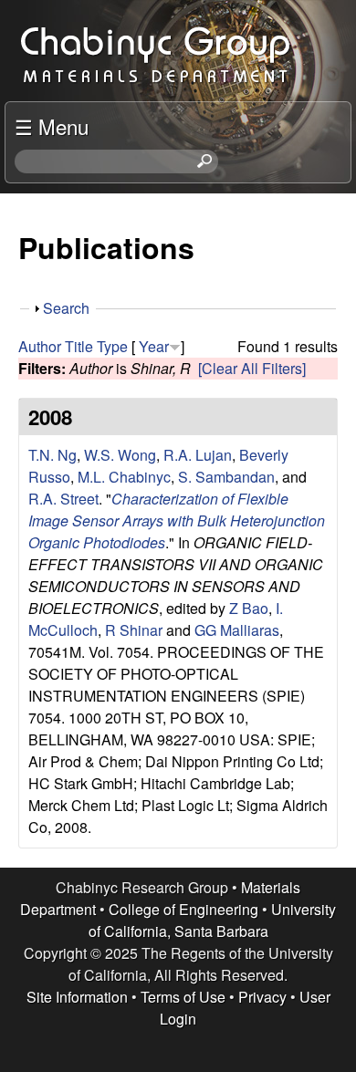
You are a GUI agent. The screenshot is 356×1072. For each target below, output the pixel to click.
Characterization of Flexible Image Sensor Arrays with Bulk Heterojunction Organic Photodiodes (176, 520)
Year (154, 346)
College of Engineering (183, 909)
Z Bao (248, 608)
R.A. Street (63, 498)
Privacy (262, 996)
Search (66, 307)
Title (79, 346)
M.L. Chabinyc (124, 476)
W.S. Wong (120, 454)
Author (39, 346)
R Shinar (133, 629)
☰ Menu (52, 126)
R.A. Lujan (197, 454)
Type (112, 346)
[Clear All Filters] (252, 368)
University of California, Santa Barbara (213, 920)
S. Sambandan (226, 476)
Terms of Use (183, 996)
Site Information (77, 996)
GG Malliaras (236, 629)
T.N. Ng (52, 454)
